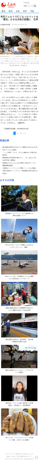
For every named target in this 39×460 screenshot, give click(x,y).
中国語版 (26, 3)
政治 (3, 11)
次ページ (23, 133)
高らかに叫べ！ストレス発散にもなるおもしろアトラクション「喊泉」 (19, 246)
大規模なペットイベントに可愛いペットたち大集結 (19, 168)
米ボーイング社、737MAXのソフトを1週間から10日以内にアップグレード (19, 277)
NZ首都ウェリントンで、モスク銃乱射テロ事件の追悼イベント (19, 214)
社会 (18, 11)
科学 (25, 11)
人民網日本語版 (5, 24)
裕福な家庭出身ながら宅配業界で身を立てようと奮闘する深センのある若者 (19, 309)
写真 (32, 11)
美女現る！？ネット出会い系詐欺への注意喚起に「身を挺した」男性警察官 (19, 404)
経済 (10, 11)
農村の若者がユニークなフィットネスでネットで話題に (19, 371)
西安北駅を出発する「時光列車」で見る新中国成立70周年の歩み (19, 340)
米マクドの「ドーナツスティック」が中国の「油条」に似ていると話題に (19, 438)
